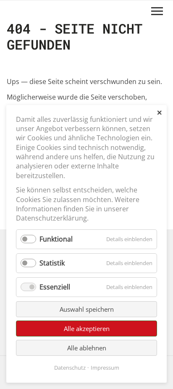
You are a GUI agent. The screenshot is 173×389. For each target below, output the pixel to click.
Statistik (52, 263)
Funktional (56, 239)
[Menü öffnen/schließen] (157, 11)
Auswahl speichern (87, 309)
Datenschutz (70, 367)
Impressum (105, 367)
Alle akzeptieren (87, 328)
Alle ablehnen (86, 348)
